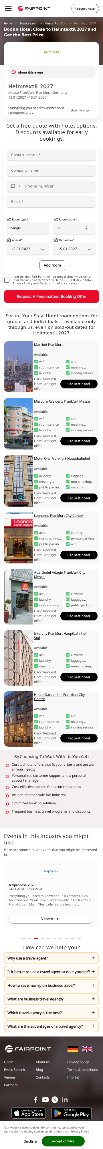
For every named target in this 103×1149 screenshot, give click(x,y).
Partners (11, 1085)
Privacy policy (78, 1062)
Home (8, 23)
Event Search (14, 1069)
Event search (28, 23)
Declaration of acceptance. (58, 283)
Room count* (68, 219)
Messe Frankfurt (56, 23)
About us (43, 1062)
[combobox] (28, 228)
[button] (51, 958)
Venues (10, 1077)
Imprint (73, 1077)
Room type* (20, 219)
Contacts (43, 1077)
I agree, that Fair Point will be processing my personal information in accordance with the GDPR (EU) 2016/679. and (53, 280)
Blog (39, 1069)
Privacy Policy (22, 283)
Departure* (67, 240)
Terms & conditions (82, 1069)
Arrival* (17, 240)
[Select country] (15, 186)
